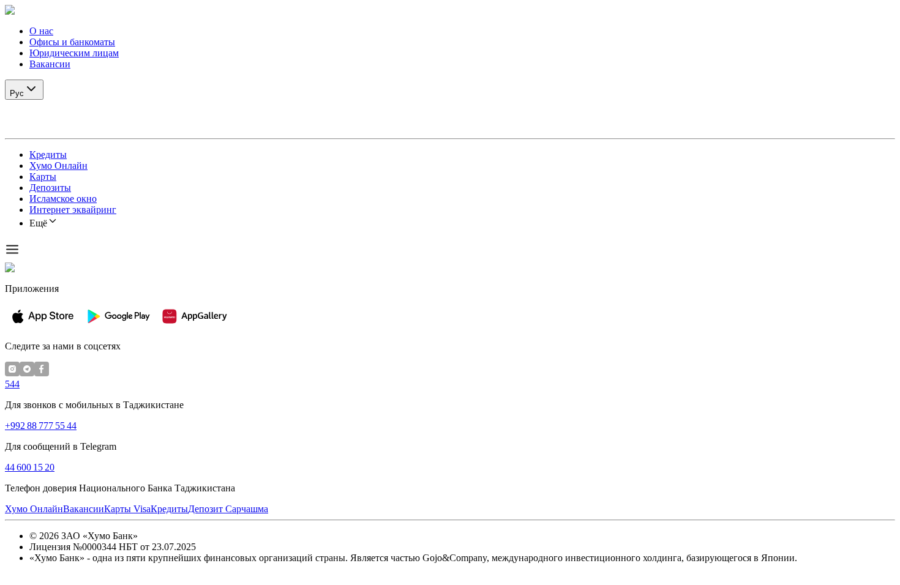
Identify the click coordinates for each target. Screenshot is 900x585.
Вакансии (49, 64)
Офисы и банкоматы (72, 42)
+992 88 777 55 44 (41, 425)
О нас (41, 31)
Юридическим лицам (74, 53)
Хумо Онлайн (58, 165)
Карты (42, 176)
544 (12, 384)
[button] (450, 10)
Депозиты (50, 187)
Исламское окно (63, 198)
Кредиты (48, 154)
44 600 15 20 (29, 467)
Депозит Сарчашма (228, 509)
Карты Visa (127, 509)
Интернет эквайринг (72, 209)
